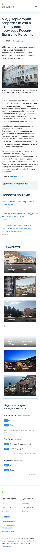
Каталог (5, 504)
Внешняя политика (17, 176)
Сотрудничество (9, 522)
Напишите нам (8, 531)
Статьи (25, 511)
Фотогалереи (27, 507)
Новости (25, 504)
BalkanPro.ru (18, 41)
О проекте (7, 517)
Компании (6, 511)
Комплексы (6, 507)
